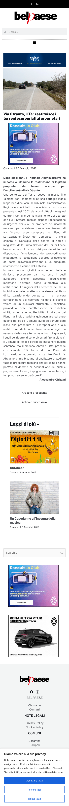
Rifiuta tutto (34, 798)
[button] (34, 42)
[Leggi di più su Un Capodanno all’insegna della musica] (34, 497)
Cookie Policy (34, 727)
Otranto (8, 168)
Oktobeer (17, 468)
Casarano (34, 740)
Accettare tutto (34, 780)
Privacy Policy (35, 723)
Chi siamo (34, 705)
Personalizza (35, 789)
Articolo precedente (34, 392)
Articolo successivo (34, 402)
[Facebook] (31, 692)
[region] (34, 777)
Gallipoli (34, 745)
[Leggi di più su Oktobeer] (34, 446)
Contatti (34, 709)
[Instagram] (37, 692)
